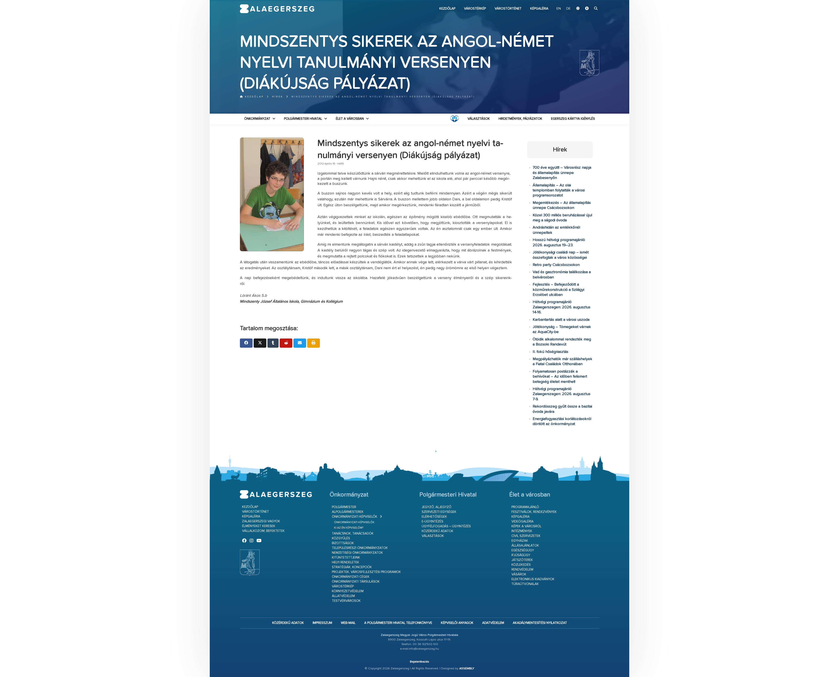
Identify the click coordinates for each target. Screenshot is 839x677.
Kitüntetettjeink (346, 557)
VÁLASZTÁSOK (479, 118)
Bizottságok (343, 543)
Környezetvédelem (348, 591)
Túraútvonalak (525, 584)
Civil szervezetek (526, 536)
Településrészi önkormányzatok (360, 548)
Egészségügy (522, 550)
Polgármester (344, 507)
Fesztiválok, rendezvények (534, 512)
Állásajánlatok (525, 545)
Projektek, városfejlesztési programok (366, 572)
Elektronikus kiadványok (533, 579)
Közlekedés (521, 564)
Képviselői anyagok (457, 623)
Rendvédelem (522, 569)
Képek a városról (526, 526)
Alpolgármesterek (348, 512)
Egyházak (519, 540)
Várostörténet (508, 8)
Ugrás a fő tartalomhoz (588, 2)
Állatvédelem (343, 596)
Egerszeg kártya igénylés (573, 118)
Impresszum (322, 623)
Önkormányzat (257, 118)
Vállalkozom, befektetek (263, 531)
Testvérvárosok (346, 600)
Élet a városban (350, 118)
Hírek (277, 96)
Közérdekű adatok (437, 531)
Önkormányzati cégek (350, 576)
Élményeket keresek (258, 526)
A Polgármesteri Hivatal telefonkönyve (398, 623)
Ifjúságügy (520, 555)
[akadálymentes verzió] (586, 9)
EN (558, 8)
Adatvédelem (493, 623)
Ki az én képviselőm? (348, 527)
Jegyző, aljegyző (436, 507)
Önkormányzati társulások (356, 581)
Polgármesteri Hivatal (303, 118)
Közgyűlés (341, 538)
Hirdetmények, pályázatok (520, 118)
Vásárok (518, 574)
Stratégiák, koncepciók (352, 567)
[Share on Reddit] (286, 343)
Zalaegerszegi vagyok (261, 521)
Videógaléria (522, 521)
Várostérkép (475, 8)
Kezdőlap (447, 8)
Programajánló (525, 507)
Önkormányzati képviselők (354, 516)
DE (568, 8)
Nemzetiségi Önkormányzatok (357, 552)
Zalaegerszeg (277, 8)
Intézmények (521, 531)
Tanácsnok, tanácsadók (353, 533)
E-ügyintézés (432, 521)
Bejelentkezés (419, 661)
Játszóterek (522, 560)
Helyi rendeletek (345, 562)
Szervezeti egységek (439, 512)
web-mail (348, 623)
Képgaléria (539, 8)
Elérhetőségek (434, 516)
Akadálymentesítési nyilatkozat (540, 623)
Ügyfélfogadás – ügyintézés (446, 526)
